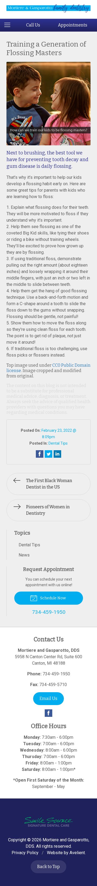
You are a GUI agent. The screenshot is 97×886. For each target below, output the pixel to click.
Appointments (72, 25)
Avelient (77, 852)
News (24, 555)
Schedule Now (52, 598)
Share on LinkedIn (57, 454)
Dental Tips (58, 443)
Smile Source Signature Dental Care (48, 822)
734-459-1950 (56, 673)
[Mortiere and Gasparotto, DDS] (48, 8)
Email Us (48, 698)
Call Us (33, 25)
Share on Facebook (39, 454)
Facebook (48, 713)
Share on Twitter (48, 454)
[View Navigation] (9, 25)
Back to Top (48, 866)
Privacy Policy (25, 852)
